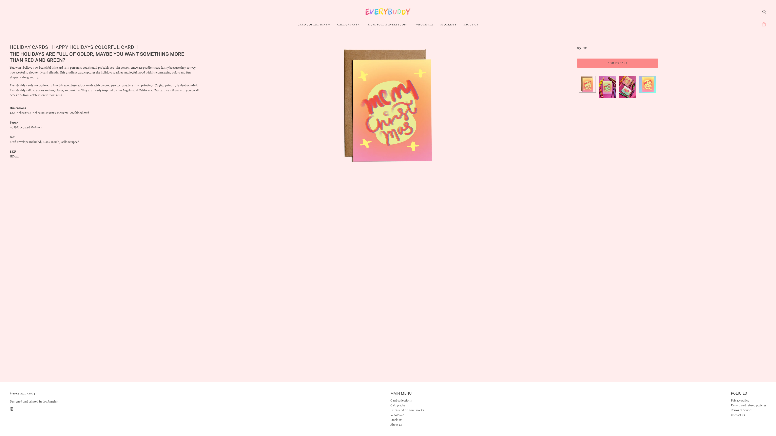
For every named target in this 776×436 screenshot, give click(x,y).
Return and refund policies (748, 405)
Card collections (401, 400)
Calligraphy (398, 405)
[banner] (388, 11)
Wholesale (397, 415)
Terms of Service (741, 410)
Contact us (738, 415)
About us (396, 424)
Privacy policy (740, 400)
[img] (764, 12)
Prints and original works (407, 410)
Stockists (396, 420)
